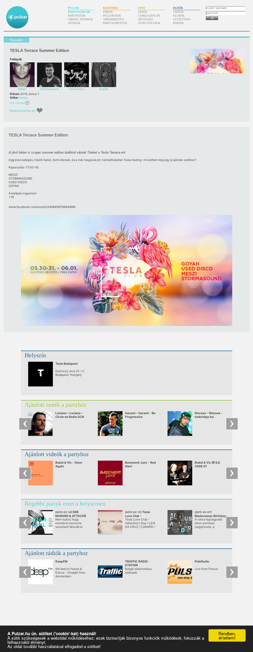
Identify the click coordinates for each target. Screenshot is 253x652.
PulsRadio (202, 561)
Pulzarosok (112, 15)
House (23, 97)
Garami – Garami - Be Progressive (140, 415)
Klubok (179, 15)
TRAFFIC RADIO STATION (136, 563)
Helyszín (35, 355)
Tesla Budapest (66, 363)
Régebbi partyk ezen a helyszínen (65, 503)
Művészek (145, 19)
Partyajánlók (79, 11)
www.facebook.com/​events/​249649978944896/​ (42, 207)
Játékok (74, 23)
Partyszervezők (115, 23)
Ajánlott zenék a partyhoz (56, 405)
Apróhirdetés (113, 19)
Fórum (108, 11)
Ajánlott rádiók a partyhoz (56, 553)
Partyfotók (76, 15)
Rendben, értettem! (227, 635)
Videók (178, 11)
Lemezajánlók (149, 15)
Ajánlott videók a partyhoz (57, 454)
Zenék (142, 11)
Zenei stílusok (149, 23)
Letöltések (181, 19)
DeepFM (61, 561)
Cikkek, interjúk (80, 19)
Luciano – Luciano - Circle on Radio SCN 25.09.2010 (69, 416)
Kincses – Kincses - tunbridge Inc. (209, 415)
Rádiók (178, 23)
